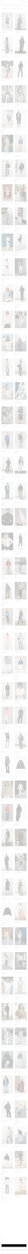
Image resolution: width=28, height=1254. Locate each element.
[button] (14, 1245)
